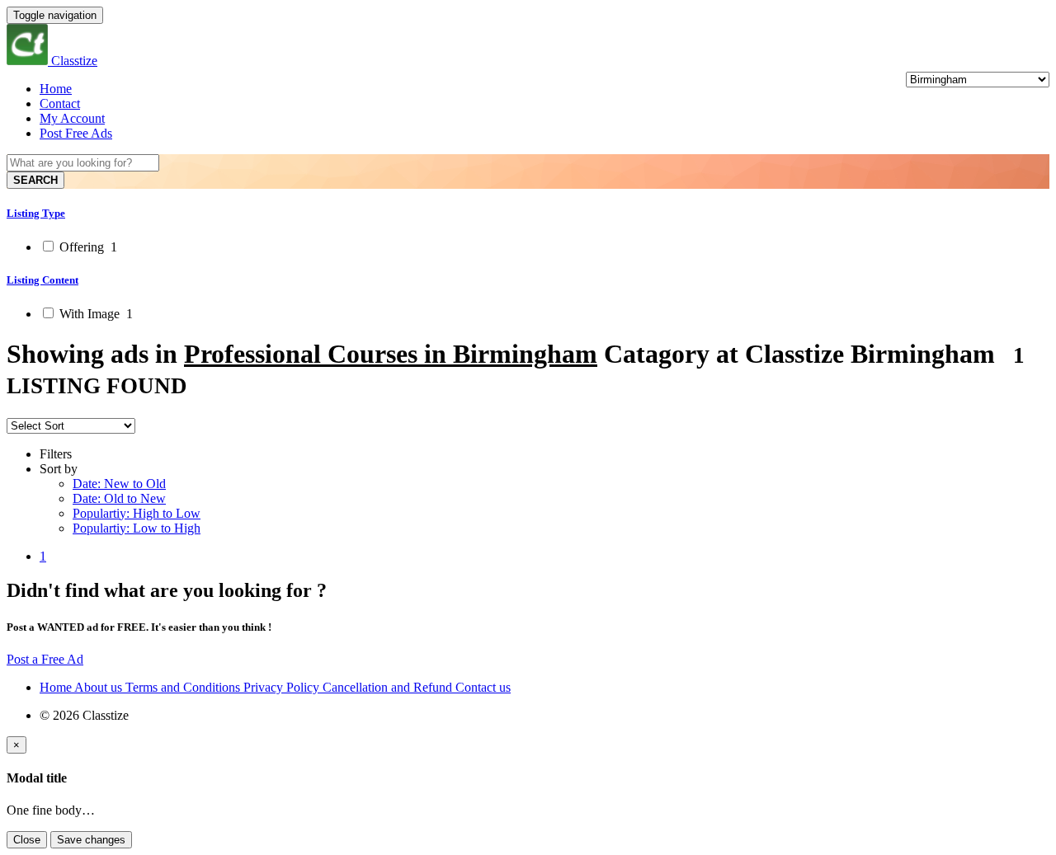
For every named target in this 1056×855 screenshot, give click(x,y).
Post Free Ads (76, 133)
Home (56, 89)
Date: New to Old (119, 484)
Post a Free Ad (45, 659)
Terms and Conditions (184, 687)
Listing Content (42, 280)
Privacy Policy (283, 687)
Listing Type (36, 213)
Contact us (483, 687)
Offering (86, 247)
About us (99, 687)
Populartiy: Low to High (136, 528)
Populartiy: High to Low (136, 513)
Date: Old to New (119, 498)
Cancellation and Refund (389, 687)
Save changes (91, 840)
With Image (94, 314)
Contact (60, 103)
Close (26, 840)
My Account (72, 118)
